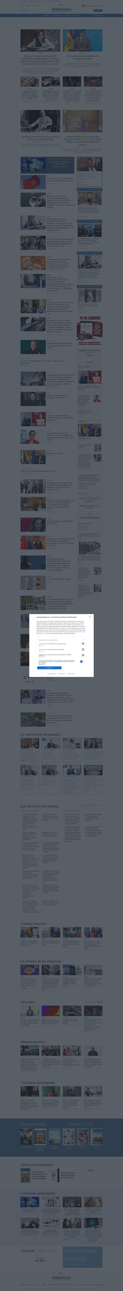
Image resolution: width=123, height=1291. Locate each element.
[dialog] (61, 645)
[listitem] (61, 640)
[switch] (82, 644)
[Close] (90, 617)
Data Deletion (52, 673)
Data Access (61, 673)
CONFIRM (49, 668)
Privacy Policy (71, 673)
